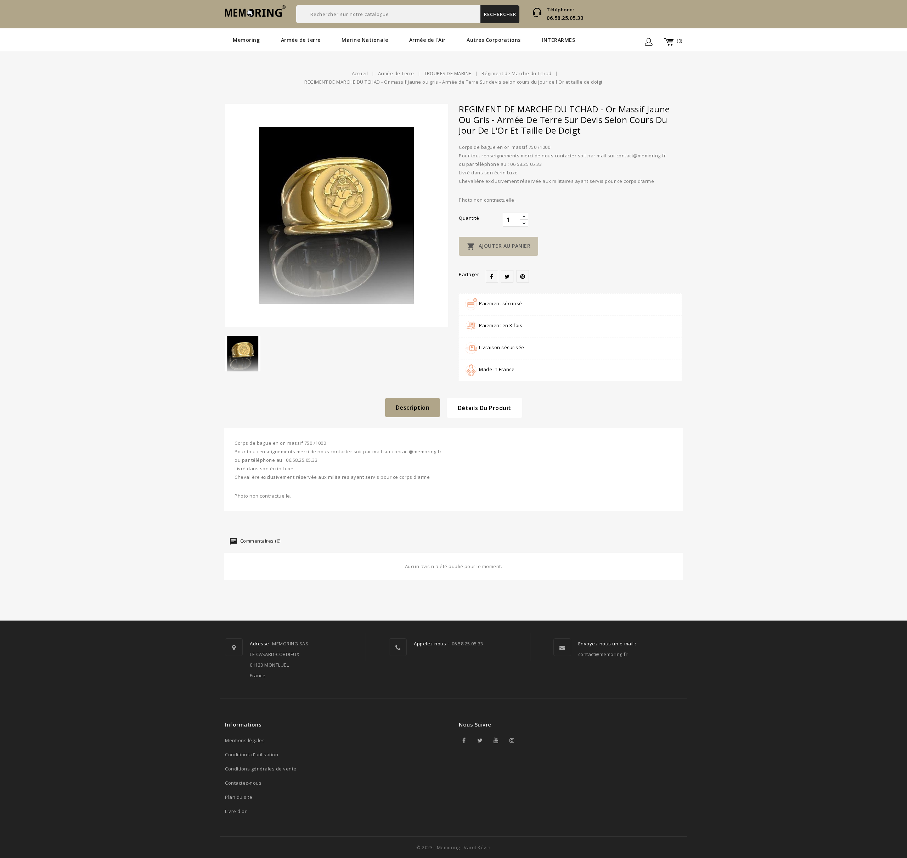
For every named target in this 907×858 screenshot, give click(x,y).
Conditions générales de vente (261, 769)
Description (413, 407)
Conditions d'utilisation (251, 754)
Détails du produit (484, 408)
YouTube (496, 740)
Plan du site (238, 797)
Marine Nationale (365, 40)
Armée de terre (301, 40)
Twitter (480, 740)
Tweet (507, 276)
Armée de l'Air (427, 40)
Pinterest (523, 276)
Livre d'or (236, 811)
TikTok (528, 740)
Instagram (512, 740)
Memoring (246, 40)
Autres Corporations (494, 40)
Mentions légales (245, 740)
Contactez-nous (243, 783)
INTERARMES (558, 40)
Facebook (464, 740)
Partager (492, 276)
